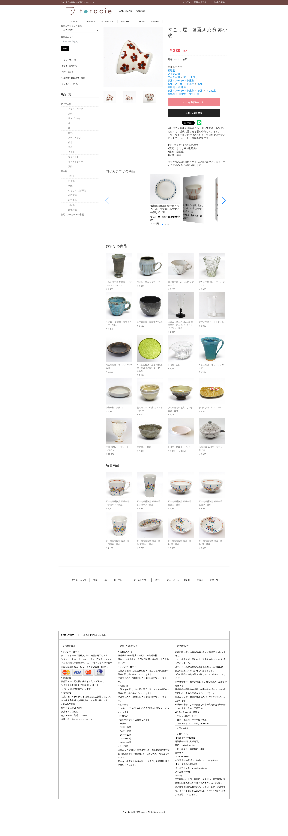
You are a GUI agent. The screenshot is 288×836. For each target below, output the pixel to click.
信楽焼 (71, 181)
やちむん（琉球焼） (77, 190)
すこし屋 (211, 90)
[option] (133, 57)
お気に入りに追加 (194, 113)
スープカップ (74, 137)
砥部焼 (182, 87)
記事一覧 (214, 580)
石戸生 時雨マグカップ (148, 282)
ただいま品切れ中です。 (194, 102)
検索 (65, 48)
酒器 (70, 147)
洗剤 (70, 166)
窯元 (200, 84)
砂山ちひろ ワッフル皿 (210, 407)
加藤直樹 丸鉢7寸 (115, 407)
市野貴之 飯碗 (144, 447)
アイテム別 (66, 104)
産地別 (64, 171)
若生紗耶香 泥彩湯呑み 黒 (149, 322)
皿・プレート (74, 118)
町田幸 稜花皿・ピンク (179, 447)
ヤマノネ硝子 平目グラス (211, 322)
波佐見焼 (72, 209)
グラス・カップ (75, 109)
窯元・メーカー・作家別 (72, 214)
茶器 (70, 142)
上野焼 (71, 176)
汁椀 (70, 133)
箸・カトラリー (75, 161)
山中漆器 (72, 200)
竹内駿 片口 (174, 365)
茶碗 (70, 113)
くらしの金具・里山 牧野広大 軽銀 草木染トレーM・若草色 (149, 368)
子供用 (71, 152)
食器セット (73, 157)
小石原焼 (72, 195)
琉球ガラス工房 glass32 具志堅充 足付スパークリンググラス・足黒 (180, 325)
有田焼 (71, 205)
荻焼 (70, 185)
